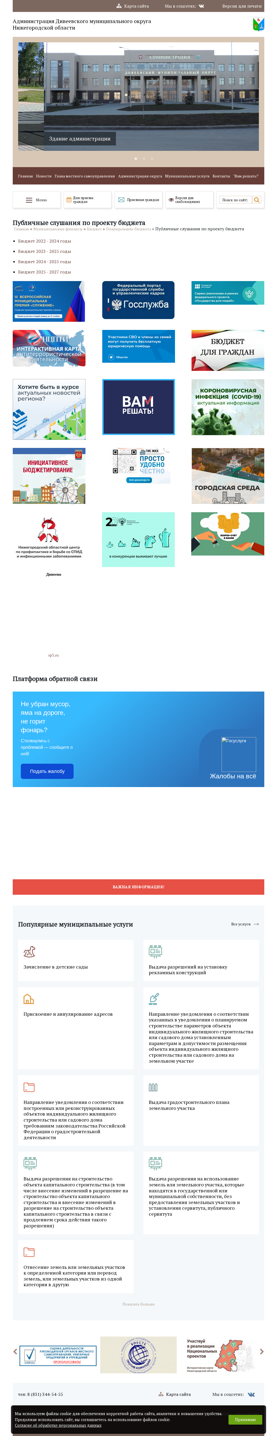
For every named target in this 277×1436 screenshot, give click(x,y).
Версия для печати (242, 6)
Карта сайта (136, 6)
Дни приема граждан (83, 199)
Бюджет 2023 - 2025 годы (44, 251)
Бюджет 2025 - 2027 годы (44, 272)
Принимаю (245, 1419)
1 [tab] (135, 159)
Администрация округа (140, 176)
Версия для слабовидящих (187, 199)
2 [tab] (144, 159)
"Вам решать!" (246, 176)
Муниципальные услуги (187, 176)
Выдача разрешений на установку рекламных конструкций (188, 970)
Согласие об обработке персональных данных (58, 1425)
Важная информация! (138, 886)
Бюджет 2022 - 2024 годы (44, 241)
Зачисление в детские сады (56, 967)
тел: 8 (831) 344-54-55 (40, 1394)
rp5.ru (53, 655)
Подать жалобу (47, 771)
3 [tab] (152, 159)
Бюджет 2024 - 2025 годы (44, 262)
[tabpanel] (138, 96)
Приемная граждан (143, 200)
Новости (44, 176)
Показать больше (139, 1304)
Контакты (221, 176)
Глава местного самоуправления (85, 176)
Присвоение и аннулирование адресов (68, 1014)
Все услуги (241, 923)
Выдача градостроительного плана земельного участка (189, 1105)
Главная (25, 176)
